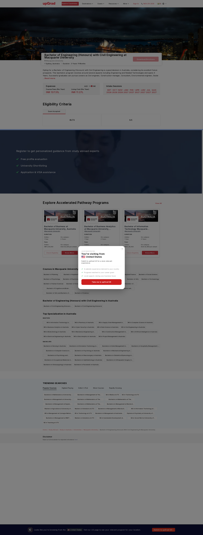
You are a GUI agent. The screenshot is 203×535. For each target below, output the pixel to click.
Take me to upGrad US (101, 282)
